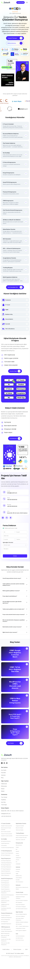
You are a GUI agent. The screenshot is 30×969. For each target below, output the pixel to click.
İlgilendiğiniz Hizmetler (8, 542)
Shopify (17, 847)
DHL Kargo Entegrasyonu (6, 864)
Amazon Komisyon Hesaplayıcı (22, 900)
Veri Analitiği (4, 839)
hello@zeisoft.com (5, 813)
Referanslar (4, 786)
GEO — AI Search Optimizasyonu (22, 926)
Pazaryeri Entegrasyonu (6, 913)
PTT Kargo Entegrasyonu (6, 869)
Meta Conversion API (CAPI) (21, 837)
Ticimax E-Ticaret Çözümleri (6, 833)
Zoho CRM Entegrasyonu (6, 929)
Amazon (17, 859)
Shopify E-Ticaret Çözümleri (6, 825)
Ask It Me (3, 802)
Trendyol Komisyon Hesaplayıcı (22, 894)
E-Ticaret (17, 871)
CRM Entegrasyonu (5, 927)
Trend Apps (4, 804)
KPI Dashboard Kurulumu (6, 841)
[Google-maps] (7, 763)
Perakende (18, 869)
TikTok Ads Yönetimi (19, 829)
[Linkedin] (2, 763)
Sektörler (3, 775)
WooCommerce (19, 845)
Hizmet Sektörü (19, 877)
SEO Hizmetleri (19, 924)
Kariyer (2, 788)
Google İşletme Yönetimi (20, 928)
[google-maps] (10, 517)
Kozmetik (17, 879)
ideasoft (17, 851)
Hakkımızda (4, 783)
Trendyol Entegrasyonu (5, 915)
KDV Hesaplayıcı (19, 902)
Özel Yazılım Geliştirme (20, 916)
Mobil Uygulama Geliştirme (21, 930)
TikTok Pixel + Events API (20, 839)
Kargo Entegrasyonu (6, 858)
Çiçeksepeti (18, 863)
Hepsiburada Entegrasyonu (6, 917)
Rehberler (18, 885)
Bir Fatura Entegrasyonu (5, 855)
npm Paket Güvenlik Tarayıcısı (21, 908)
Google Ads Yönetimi (20, 825)
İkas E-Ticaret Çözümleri (5, 831)
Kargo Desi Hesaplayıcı (20, 904)
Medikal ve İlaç (19, 875)
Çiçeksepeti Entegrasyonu (6, 923)
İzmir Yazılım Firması (20, 940)
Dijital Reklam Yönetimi (21, 823)
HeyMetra (3, 799)
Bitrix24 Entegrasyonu (5, 933)
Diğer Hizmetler (19, 912)
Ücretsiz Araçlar (19, 892)
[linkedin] (2, 517)
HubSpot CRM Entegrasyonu (6, 931)
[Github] (4, 763)
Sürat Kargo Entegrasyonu (6, 866)
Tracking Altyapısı (20, 833)
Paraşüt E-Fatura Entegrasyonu (7, 853)
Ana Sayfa (3, 770)
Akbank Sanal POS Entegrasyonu (7, 894)
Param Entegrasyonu (5, 886)
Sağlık (17, 873)
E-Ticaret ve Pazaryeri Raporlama (7, 847)
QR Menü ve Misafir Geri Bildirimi (22, 922)
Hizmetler (3, 772)
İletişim (2, 791)
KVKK (26, 949)
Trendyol (17, 855)
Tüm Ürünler (4, 797)
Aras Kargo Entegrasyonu (6, 860)
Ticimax (17, 853)
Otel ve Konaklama (19, 881)
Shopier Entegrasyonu (5, 889)
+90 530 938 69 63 (6, 816)
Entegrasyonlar (19, 842)
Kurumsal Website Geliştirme (21, 914)
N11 (16, 861)
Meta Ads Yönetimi (19, 827)
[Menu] (27, 2)
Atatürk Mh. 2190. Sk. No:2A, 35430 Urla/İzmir (12, 810)
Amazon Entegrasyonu (5, 919)
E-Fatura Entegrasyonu (6, 850)
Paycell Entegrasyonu (5, 884)
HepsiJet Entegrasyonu (5, 871)
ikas (16, 849)
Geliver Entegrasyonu (5, 875)
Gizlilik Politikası (5, 949)
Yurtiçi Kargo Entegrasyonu (6, 862)
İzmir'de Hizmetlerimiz (20, 936)
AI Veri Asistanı (4, 845)
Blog (2, 777)
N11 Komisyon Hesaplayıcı (21, 906)
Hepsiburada (18, 857)
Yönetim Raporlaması (5, 843)
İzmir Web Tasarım (19, 938)
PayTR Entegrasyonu (5, 882)
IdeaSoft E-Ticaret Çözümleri (6, 835)
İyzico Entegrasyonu (5, 880)
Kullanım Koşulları (17, 949)
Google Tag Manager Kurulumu (22, 835)
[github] (6, 517)
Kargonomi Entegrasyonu (6, 873)
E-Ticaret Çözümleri (5, 823)
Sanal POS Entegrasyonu (7, 878)
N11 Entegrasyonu (4, 921)
